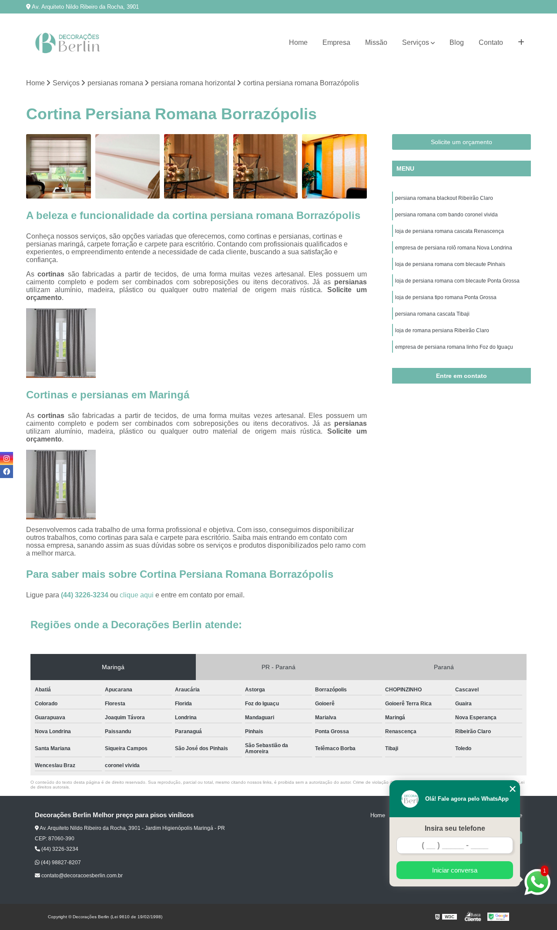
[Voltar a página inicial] (69, 43)
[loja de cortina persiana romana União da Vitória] (127, 166)
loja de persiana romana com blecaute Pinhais (450, 264)
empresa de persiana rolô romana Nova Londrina (453, 248)
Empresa (336, 42)
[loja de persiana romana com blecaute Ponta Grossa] (334, 166)
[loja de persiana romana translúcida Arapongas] (58, 166)
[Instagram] (6, 458)
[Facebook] (6, 471)
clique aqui (137, 595)
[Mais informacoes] (521, 42)
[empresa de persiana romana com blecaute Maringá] (265, 166)
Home (298, 42)
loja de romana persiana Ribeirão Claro (442, 330)
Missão (376, 42)
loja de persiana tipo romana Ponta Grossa (446, 297)
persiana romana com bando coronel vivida (446, 215)
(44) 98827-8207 (60, 862)
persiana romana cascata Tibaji (432, 314)
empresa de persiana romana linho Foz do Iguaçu (454, 347)
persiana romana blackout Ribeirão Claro (444, 198)
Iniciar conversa (454, 870)
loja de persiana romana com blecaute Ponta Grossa (457, 281)
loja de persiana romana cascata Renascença (449, 231)
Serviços (415, 42)
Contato (491, 42)
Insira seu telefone (455, 828)
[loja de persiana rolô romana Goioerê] (196, 166)
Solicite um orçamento (461, 141)
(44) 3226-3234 (85, 595)
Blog (457, 42)
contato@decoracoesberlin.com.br (81, 876)
